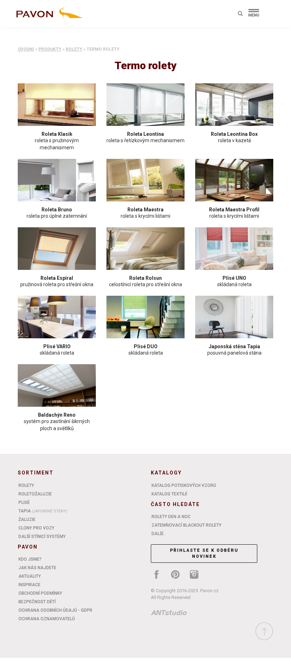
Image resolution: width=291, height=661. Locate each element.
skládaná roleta (234, 284)
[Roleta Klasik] (57, 104)
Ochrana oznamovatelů (46, 618)
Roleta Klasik (57, 134)
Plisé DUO (146, 346)
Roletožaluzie (35, 493)
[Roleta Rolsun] (145, 248)
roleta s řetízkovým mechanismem (145, 140)
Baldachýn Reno (57, 415)
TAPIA (42, 511)
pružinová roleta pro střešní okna (56, 284)
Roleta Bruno (57, 209)
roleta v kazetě (234, 140)
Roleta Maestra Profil (234, 209)
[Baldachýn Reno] (57, 385)
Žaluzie (26, 519)
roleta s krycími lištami (145, 216)
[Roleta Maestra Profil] (234, 180)
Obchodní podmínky (40, 593)
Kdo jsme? (30, 559)
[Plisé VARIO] (57, 317)
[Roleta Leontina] (145, 104)
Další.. (158, 533)
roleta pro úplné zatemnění (57, 216)
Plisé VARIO (57, 346)
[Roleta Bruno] (57, 180)
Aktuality (29, 576)
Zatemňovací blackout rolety (186, 525)
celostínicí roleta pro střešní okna (145, 284)
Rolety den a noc (171, 516)
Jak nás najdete (37, 567)
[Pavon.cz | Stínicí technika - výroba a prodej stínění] (47, 15)
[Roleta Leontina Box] (234, 104)
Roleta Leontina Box (234, 134)
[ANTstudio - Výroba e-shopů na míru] (169, 613)
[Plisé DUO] (145, 317)
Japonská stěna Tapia (234, 346)
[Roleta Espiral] (57, 248)
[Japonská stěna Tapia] (234, 317)
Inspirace (29, 584)
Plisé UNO (234, 278)
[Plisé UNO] (234, 248)
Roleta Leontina (145, 134)
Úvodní (26, 49)
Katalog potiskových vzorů (184, 485)
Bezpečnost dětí (37, 601)
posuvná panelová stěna (234, 353)
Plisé (24, 502)
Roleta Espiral (56, 278)
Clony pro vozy (36, 528)
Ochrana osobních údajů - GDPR (55, 610)
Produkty (49, 49)
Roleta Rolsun (145, 278)
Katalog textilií (169, 493)
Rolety (74, 49)
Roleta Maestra (145, 209)
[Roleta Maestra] (145, 180)
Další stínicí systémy (42, 536)
